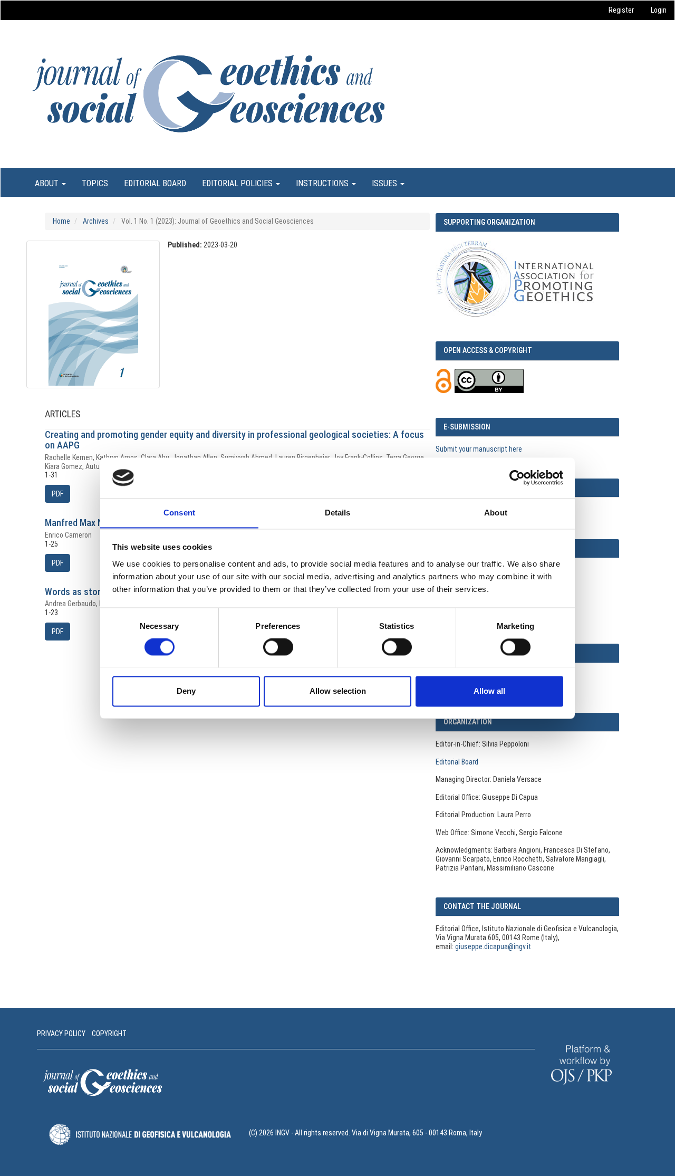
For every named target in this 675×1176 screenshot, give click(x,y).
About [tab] (495, 512)
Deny (186, 690)
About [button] (48, 183)
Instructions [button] (323, 183)
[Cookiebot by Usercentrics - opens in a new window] (517, 477)
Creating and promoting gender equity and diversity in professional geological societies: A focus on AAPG (234, 440)
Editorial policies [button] (238, 183)
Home (61, 221)
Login (659, 10)
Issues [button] (385, 183)
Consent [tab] (179, 512)
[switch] (278, 646)
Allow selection (338, 690)
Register (621, 10)
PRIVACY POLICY (61, 1033)
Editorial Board (155, 183)
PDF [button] (57, 494)
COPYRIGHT (109, 1033)
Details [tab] (338, 512)
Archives (96, 221)
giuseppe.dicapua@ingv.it (493, 946)
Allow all (489, 690)
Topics (95, 183)
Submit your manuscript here (479, 449)
